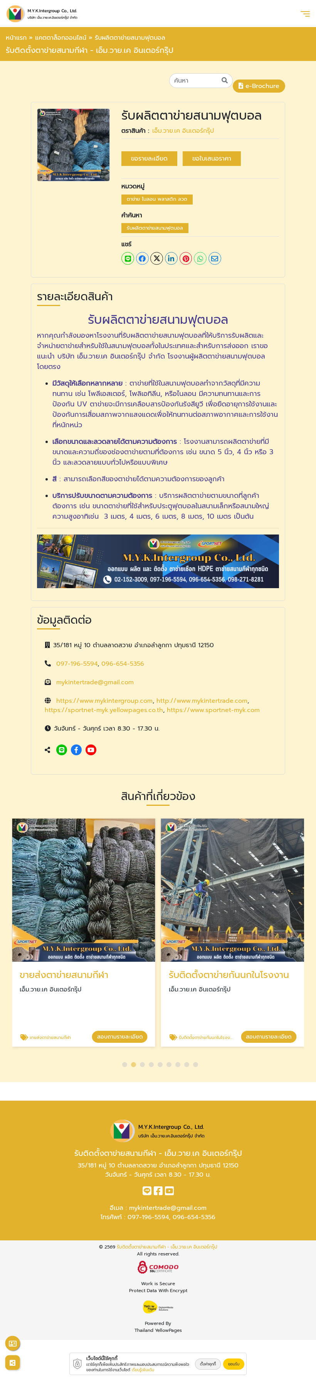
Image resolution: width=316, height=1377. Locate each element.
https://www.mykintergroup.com (104, 700)
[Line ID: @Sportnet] (61, 750)
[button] (124, 1064)
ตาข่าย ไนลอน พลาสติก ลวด (157, 199)
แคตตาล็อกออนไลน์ (60, 37)
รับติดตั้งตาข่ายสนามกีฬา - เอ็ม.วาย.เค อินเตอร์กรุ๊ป (167, 1246)
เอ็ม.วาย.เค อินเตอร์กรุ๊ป (183, 130)
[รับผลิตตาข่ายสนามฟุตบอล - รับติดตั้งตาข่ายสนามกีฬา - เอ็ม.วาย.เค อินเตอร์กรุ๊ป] (73, 144)
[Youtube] (91, 750)
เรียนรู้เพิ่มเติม (143, 1370)
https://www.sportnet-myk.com (213, 710)
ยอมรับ (233, 1364)
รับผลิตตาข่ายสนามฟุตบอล (155, 228)
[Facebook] (76, 750)
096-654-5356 (122, 663)
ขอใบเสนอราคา (211, 158)
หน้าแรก (16, 37)
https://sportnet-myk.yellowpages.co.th (104, 710)
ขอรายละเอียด (149, 158)
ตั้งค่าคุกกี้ (208, 1364)
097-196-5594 (76, 663)
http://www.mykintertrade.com (201, 700)
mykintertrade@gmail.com (95, 682)
